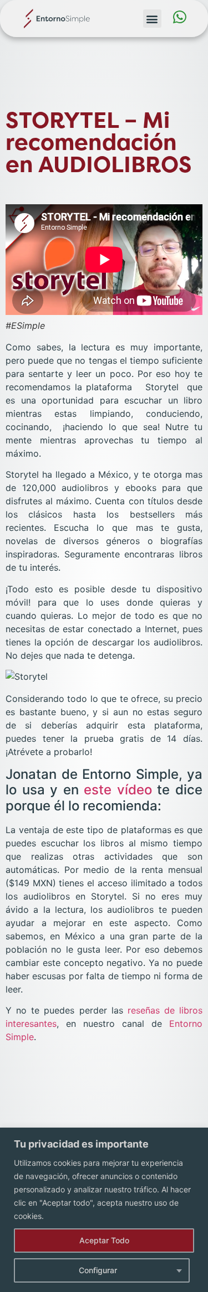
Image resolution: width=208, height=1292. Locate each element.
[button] (152, 18)
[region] (104, 1210)
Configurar (98, 1270)
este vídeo (118, 790)
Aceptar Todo (104, 1240)
